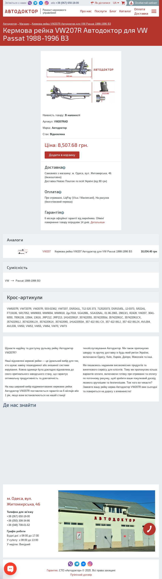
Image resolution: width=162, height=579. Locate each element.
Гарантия (52, 570)
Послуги (101, 11)
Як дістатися (102, 2)
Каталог (125, 11)
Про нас (86, 11)
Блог (113, 11)
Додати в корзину (62, 155)
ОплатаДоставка (141, 11)
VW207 (46, 251)
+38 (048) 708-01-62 (18, 525)
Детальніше (98, 222)
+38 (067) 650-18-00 (67, 2)
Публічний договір (81, 574)
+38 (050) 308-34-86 (18, 520)
